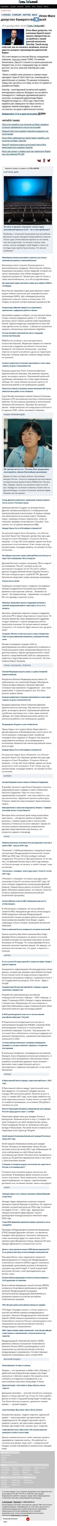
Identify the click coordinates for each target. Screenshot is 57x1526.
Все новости (6, 1455)
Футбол (4, 1480)
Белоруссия (28, 1482)
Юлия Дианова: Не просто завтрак (16, 1365)
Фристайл (16, 1485)
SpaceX (7, 15)
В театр (4, 1475)
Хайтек (7, 955)
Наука (7, 836)
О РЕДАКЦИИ (7, 1502)
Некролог (46, 6)
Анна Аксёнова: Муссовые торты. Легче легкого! (22, 1410)
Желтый (15, 1472)
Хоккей (4, 1482)
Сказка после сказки (10, 581)
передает (16, 59)
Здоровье (27, 6)
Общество (27, 1468)
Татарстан (28, 1480)
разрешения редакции (10, 1509)
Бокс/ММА (5, 1487)
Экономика (5, 1470)
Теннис (4, 1485)
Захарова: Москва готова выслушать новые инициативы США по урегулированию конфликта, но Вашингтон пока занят (25, 636)
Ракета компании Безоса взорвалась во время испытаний (26, 929)
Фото (3, 1460)
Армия (33, 6)
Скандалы (13, 6)
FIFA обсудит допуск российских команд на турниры (23, 1305)
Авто (36, 1470)
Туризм (7, 1074)
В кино (15, 1468)
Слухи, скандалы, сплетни (17, 665)
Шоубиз (7, 776)
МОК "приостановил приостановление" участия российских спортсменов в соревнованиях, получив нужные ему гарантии (26, 1333)
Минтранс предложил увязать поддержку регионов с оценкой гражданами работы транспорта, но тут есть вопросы (24, 605)
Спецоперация (5, 6)
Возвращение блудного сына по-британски (20, 724)
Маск (34, 15)
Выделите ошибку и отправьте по (22, 168)
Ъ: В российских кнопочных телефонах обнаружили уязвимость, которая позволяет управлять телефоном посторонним (24, 1045)
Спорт (7, 1188)
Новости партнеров (9, 1462)
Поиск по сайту (6, 10)
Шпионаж (39, 6)
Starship (16, 15)
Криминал (26, 1470)
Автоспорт (16, 1482)
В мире (4, 1458)
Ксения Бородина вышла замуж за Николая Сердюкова (25, 782)
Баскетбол (16, 1480)
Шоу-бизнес (20, 6)
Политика (5, 1468)
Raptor (26, 15)
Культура (4, 1472)
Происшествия (40, 1468)
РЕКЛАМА (17, 1502)
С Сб (36, 26)
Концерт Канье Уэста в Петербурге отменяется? (22, 528)
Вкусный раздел (12, 1359)
